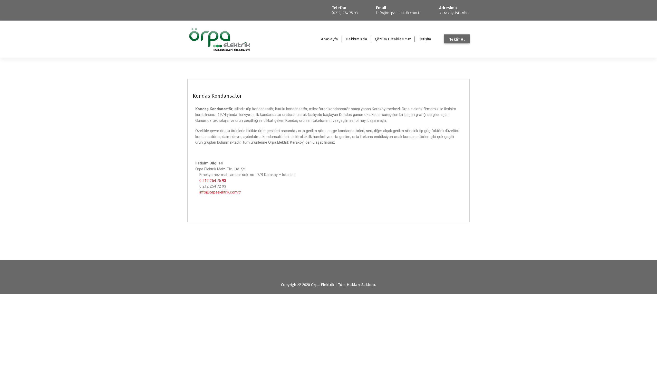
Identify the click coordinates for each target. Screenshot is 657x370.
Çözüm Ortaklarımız (393, 39)
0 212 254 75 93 (212, 180)
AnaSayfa (329, 39)
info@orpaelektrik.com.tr (220, 192)
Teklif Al (457, 39)
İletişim (425, 39)
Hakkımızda (356, 39)
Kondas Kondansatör (217, 96)
